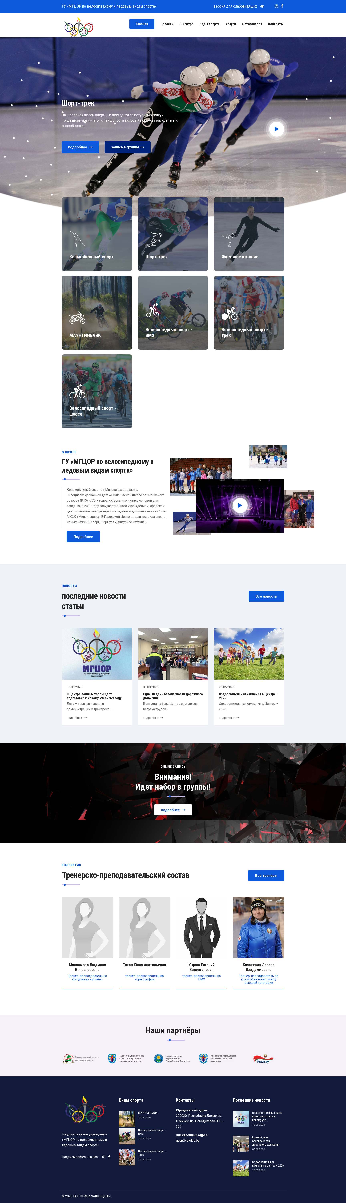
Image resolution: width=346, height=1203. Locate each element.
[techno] (79, 26)
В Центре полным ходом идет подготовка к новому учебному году (94, 696)
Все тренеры (266, 875)
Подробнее (83, 537)
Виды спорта (209, 24)
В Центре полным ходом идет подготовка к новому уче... (267, 1116)
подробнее (78, 147)
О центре (186, 24)
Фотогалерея (252, 24)
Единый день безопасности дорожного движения (173, 696)
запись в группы (125, 147)
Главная (142, 24)
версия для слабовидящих (237, 6)
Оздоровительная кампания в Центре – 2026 (248, 696)
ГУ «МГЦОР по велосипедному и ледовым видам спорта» (109, 6)
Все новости (266, 596)
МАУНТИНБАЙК (147, 1113)
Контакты (276, 24)
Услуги (231, 24)
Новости (166, 24)
